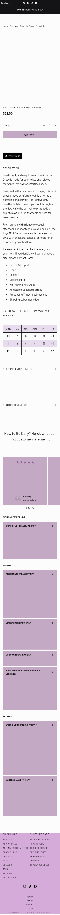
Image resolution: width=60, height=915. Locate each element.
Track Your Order (40, 865)
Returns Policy (38, 852)
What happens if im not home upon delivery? (23, 672)
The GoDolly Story (40, 839)
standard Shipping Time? (18, 623)
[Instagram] (24, 3)
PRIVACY (30, 897)
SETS (5, 860)
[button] (30, 145)
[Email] (36, 3)
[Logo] (30, 19)
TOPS (5, 869)
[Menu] (4, 19)
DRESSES (7, 865)
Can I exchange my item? (18, 780)
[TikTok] (30, 886)
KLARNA (30, 908)
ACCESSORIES (9, 877)
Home (6, 26)
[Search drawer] (50, 19)
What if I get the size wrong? (21, 526)
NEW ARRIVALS (10, 843)
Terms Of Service (39, 848)
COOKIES (29, 904)
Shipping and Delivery (17, 369)
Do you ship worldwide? (18, 654)
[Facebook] (28, 3)
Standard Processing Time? (20, 574)
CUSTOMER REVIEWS (15, 405)
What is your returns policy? (21, 725)
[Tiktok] (32, 3)
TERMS (30, 901)
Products (14, 26)
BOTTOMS (7, 873)
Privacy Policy (38, 843)
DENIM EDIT (8, 856)
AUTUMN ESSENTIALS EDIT (15, 848)
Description (11, 168)
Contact (34, 860)
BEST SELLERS (10, 852)
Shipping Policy (38, 856)
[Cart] (56, 19)
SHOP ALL (7, 839)
